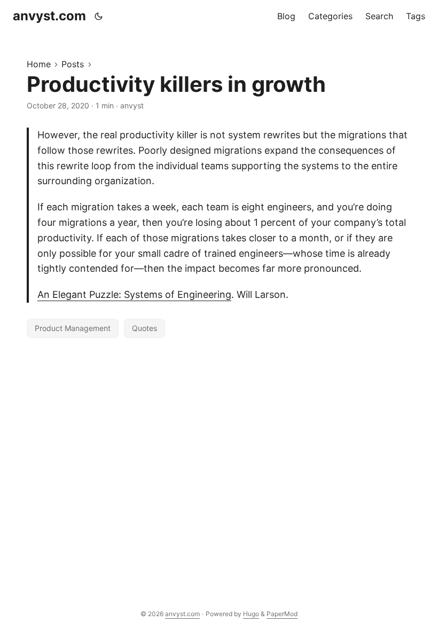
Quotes (144, 328)
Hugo (251, 614)
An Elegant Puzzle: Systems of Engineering (134, 294)
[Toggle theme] (99, 16)
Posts (72, 64)
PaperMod (282, 614)
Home (39, 64)
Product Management (73, 328)
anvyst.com (49, 15)
